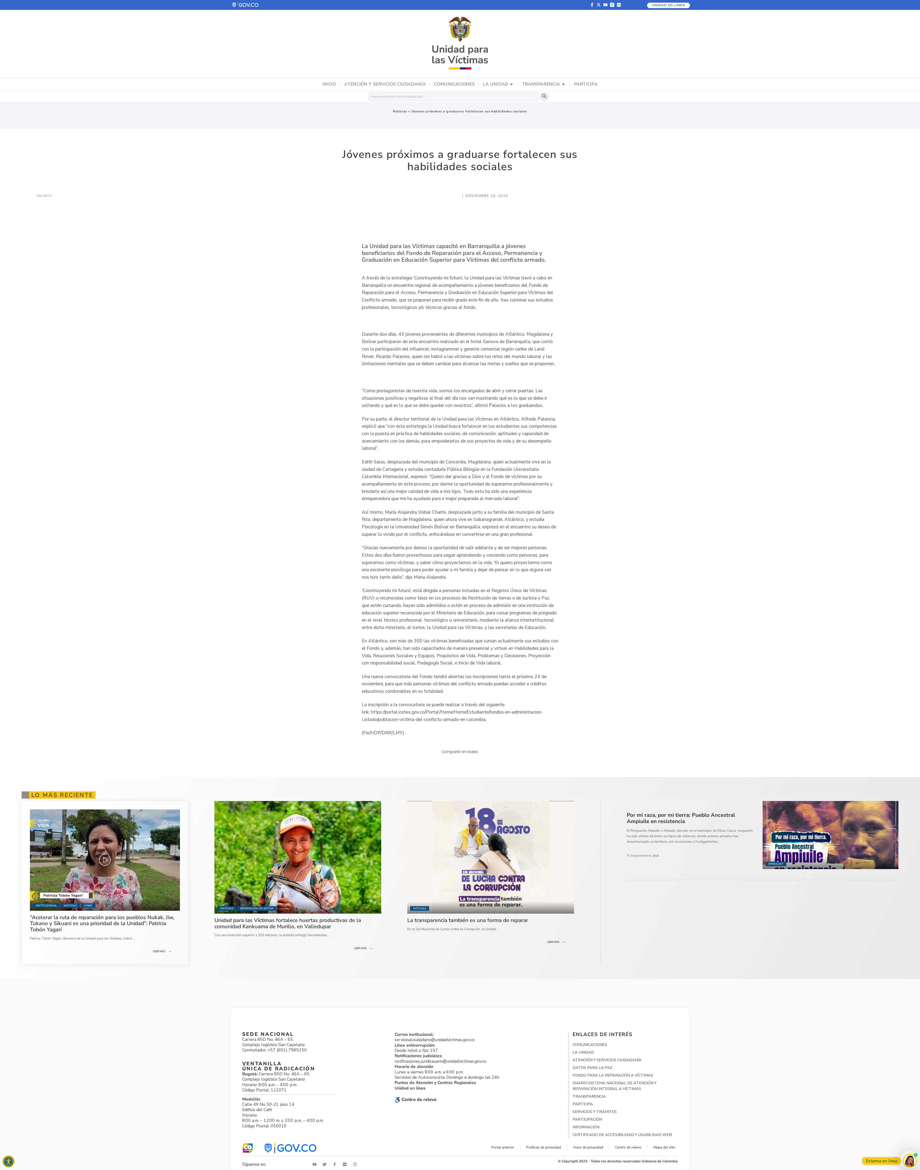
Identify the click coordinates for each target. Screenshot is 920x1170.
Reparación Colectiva (257, 908)
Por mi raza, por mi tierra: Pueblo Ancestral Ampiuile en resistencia (681, 818)
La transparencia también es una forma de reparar (467, 920)
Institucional (46, 905)
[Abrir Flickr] (346, 1164)
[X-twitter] (599, 5)
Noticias (400, 111)
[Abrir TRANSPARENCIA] (563, 84)
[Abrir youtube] (315, 1164)
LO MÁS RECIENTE (62, 795)
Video (88, 905)
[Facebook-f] (592, 5)
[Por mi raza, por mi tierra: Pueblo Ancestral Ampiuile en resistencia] (830, 835)
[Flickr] (619, 5)
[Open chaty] (910, 1161)
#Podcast (775, 864)
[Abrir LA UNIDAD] (511, 84)
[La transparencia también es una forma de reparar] (490, 857)
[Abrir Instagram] (356, 1164)
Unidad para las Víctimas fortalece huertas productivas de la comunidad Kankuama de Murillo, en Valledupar (287, 923)
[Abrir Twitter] (325, 1164)
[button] (245, 5)
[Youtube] (605, 5)
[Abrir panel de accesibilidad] (8, 1161)
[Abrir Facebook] (336, 1164)
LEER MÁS (159, 951)
